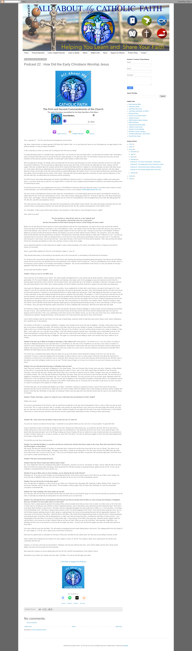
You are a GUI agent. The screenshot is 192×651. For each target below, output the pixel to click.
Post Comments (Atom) (39, 630)
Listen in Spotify (73, 53)
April (132, 154)
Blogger (125, 645)
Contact (143, 53)
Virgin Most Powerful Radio (137, 125)
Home (26, 53)
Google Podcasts (78, 133)
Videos (85, 53)
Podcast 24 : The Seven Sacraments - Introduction (145, 162)
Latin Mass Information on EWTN (139, 111)
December (134, 151)
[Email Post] (39, 609)
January (133, 173)
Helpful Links (95, 53)
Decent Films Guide (135, 136)
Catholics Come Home (135, 127)
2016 (131, 178)
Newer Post (28, 626)
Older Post (119, 626)
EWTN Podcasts (134, 122)
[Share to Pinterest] (51, 609)
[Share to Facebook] (49, 609)
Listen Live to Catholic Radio (137, 115)
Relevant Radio (133, 113)
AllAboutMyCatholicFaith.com (91, 189)
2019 (131, 149)
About (105, 53)
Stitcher (76, 603)
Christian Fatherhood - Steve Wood (139, 134)
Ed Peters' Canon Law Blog (137, 131)
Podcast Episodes (38, 53)
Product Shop (133, 53)
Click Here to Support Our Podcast (73, 562)
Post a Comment (32, 622)
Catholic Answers (134, 118)
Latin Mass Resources (135, 109)
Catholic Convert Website (136, 129)
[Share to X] (47, 609)
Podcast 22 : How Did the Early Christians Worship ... (146, 167)
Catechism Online (134, 106)
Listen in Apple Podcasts (56, 53)
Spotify (92, 133)
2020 (131, 147)
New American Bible (135, 104)
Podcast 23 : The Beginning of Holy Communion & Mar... (147, 164)
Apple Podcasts (61, 133)
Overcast (82, 603)
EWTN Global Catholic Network (138, 120)
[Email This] (43, 609)
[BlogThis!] (45, 609)
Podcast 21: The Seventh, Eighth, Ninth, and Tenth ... (146, 169)
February (133, 159)
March (133, 157)
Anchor (63, 603)
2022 (131, 144)
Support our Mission (118, 53)
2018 (131, 176)
